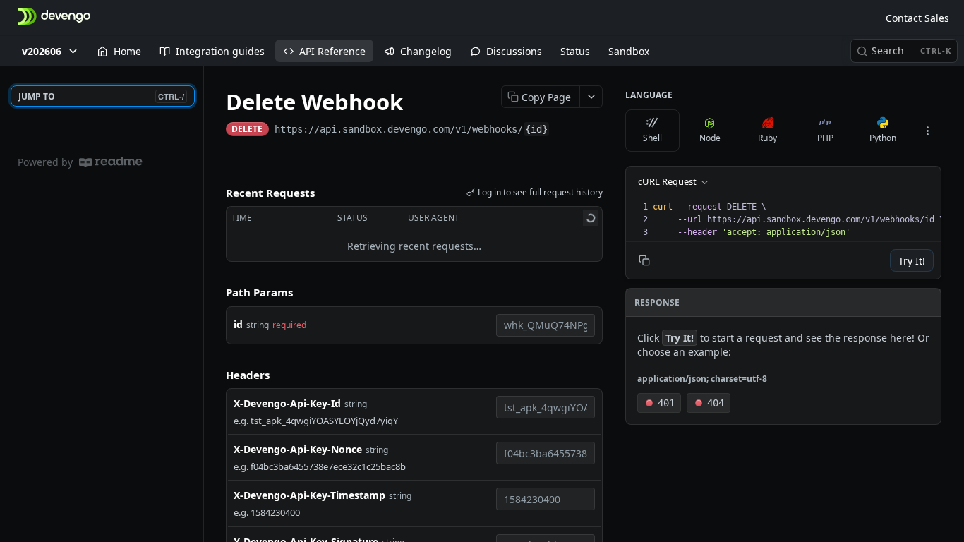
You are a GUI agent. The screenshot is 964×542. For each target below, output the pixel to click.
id (238, 324)
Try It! (911, 260)
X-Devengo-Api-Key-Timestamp (309, 495)
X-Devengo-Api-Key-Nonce (298, 449)
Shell (652, 138)
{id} (536, 129)
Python (882, 138)
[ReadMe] (111, 162)
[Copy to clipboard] (563, 130)
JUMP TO (101, 96)
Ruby (767, 138)
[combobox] (545, 325)
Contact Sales (917, 18)
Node (710, 138)
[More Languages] (927, 130)
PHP (825, 138)
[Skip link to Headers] (216, 375)
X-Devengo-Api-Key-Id (287, 403)
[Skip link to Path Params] (216, 292)
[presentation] (798, 219)
